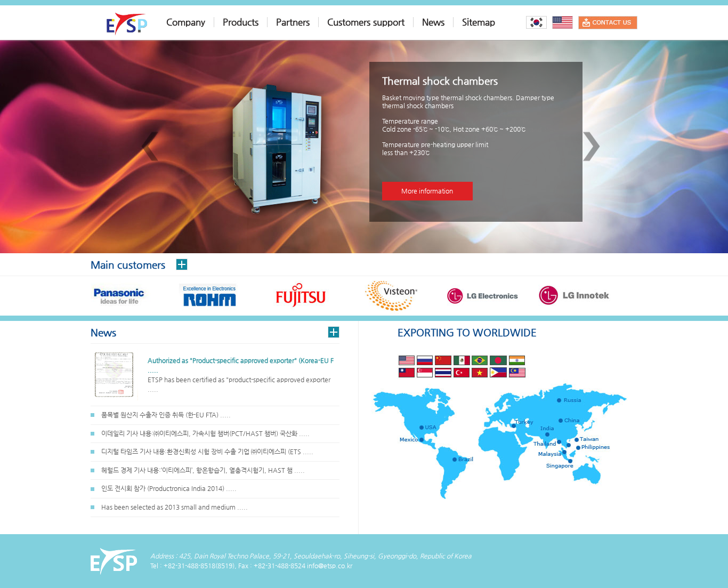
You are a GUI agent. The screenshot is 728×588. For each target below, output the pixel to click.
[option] (364, 146)
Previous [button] (149, 147)
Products (240, 22)
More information (427, 191)
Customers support (366, 22)
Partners (293, 22)
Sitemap (478, 22)
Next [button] (591, 147)
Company (185, 22)
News (433, 22)
